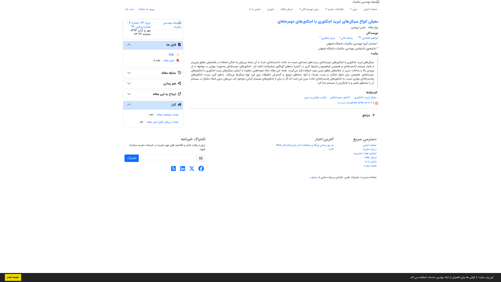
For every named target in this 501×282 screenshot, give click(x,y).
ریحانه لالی (347, 38)
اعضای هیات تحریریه (365, 153)
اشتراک (131, 158)
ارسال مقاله (287, 9)
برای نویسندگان (310, 9)
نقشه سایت (370, 166)
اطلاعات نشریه (335, 9)
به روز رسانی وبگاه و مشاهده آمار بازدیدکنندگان (308, 145)
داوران (270, 9)
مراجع (366, 115)
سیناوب (314, 177)
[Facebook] (201, 170)
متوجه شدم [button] (13, 277)
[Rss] (173, 170)
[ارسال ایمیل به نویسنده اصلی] (360, 37)
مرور (354, 9)
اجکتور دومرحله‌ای (340, 97)
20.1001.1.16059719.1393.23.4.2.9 (356, 103)
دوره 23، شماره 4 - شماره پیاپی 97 (139, 24)
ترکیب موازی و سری (315, 97)
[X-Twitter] (192, 170)
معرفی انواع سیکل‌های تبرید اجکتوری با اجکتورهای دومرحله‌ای (328, 21)
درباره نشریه (370, 149)
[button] (408, 277)
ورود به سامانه (146, 9)
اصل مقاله (164, 60)
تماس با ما (255, 9)
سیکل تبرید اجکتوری (365, 97)
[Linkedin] (182, 170)
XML (172, 55)
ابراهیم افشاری (370, 38)
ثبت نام (129, 9)
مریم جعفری (328, 38)
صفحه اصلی (370, 9)
